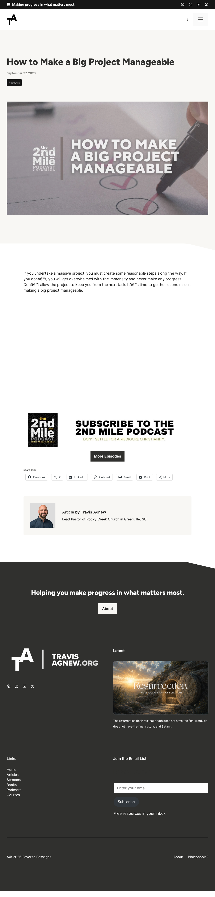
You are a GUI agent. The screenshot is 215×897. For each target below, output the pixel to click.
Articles (12, 775)
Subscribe (126, 801)
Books (12, 785)
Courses (13, 795)
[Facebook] (183, 4)
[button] (186, 19)
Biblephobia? (198, 857)
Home (11, 769)
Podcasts (14, 82)
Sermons (14, 780)
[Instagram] (191, 5)
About (107, 608)
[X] (206, 5)
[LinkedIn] (199, 5)
